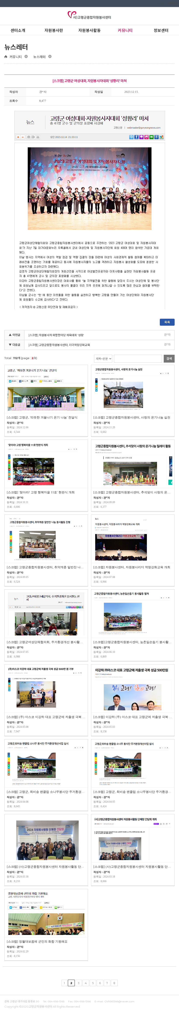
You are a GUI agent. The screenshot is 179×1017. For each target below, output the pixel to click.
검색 (169, 359)
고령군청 (172, 3)
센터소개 (17, 30)
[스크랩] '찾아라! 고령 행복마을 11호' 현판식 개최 (41, 492)
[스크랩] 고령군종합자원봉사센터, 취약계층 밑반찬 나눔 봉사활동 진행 (46, 567)
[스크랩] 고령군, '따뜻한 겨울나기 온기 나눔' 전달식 (42, 417)
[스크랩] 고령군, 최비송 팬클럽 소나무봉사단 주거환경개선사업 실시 (46, 791)
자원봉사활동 (89, 30)
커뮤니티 (125, 30)
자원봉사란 (54, 30)
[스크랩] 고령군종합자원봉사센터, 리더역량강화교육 (59, 345)
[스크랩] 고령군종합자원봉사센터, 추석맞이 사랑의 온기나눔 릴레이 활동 (132, 492)
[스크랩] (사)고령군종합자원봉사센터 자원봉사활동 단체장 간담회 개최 (46, 866)
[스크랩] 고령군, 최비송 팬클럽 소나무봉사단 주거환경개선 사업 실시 (132, 791)
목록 (167, 322)
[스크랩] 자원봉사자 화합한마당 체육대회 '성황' (56, 335)
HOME (160, 3)
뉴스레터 (39, 57)
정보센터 (161, 30)
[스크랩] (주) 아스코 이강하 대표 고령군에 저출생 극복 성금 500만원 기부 (46, 717)
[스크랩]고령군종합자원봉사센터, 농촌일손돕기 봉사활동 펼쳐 (132, 642)
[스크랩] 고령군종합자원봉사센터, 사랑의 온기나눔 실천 (131, 417)
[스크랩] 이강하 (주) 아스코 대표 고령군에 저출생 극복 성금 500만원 (132, 717)
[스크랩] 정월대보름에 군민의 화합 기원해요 (37, 941)
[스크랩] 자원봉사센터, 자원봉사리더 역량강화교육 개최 (131, 567)
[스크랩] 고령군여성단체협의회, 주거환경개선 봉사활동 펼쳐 (46, 642)
